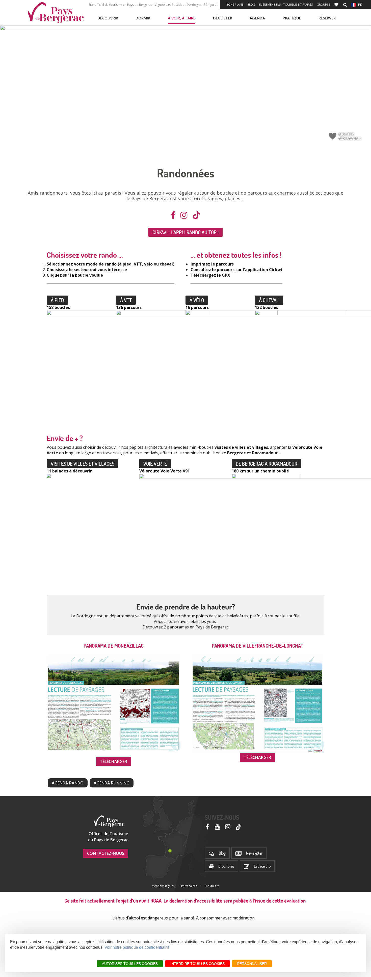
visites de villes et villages (82, 463)
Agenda (257, 17)
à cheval (269, 300)
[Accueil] (55, 12)
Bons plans (234, 4)
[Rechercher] (345, 4)
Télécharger (113, 761)
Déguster (222, 17)
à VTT (126, 300)
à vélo (197, 300)
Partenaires (189, 886)
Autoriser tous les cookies (130, 964)
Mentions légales (163, 886)
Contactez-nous (105, 853)
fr (359, 4)
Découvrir (107, 17)
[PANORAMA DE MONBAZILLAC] (113, 703)
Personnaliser (252, 964)
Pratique (292, 17)
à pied (57, 300)
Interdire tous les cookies (197, 964)
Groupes (323, 4)
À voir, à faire (181, 17)
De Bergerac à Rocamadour (266, 463)
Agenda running (111, 783)
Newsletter (254, 853)
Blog (251, 4)
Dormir (143, 17)
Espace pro (262, 866)
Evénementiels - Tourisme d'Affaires (286, 4)
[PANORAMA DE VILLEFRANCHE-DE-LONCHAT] (257, 704)
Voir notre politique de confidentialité (137, 947)
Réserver (327, 17)
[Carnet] (336, 4)
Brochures (226, 866)
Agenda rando (68, 783)
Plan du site (211, 886)
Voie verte (155, 463)
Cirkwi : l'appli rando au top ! (185, 232)
